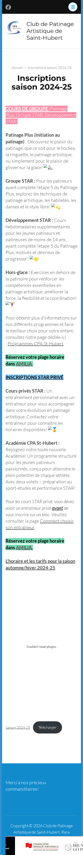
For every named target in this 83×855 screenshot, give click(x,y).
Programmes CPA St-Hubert (35, 343)
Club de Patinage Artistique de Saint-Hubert (50, 31)
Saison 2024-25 (18, 727)
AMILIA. (24, 363)
